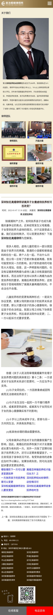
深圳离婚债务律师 (8, 580)
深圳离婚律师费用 (33, 572)
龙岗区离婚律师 (7, 556)
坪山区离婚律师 (7, 560)
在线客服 (13, 610)
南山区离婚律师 (7, 572)
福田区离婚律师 (7, 552)
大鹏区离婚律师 (7, 564)
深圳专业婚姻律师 (33, 568)
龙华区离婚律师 (32, 560)
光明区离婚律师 (32, 564)
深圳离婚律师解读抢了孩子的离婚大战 (28, 520)
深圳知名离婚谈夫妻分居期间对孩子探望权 (28, 517)
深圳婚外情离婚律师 (34, 580)
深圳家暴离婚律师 (8, 576)
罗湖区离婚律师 (32, 556)
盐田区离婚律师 (7, 568)
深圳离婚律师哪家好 (34, 576)
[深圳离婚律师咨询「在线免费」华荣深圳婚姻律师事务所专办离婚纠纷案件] (12, 4)
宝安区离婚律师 (32, 552)
